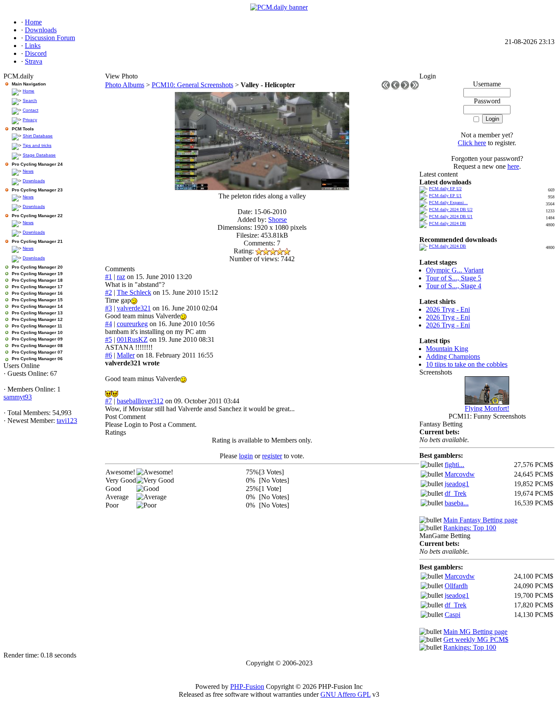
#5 (108, 339)
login (246, 456)
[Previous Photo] (395, 87)
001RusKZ (132, 339)
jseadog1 (457, 483)
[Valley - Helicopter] (262, 187)
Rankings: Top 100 (469, 528)
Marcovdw (460, 474)
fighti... (454, 464)
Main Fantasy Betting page (480, 520)
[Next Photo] (405, 87)
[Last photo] (414, 87)
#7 (108, 401)
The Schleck (134, 292)
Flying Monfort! (487, 408)
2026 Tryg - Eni (448, 309)
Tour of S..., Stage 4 (453, 286)
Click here (472, 143)
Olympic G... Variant (454, 270)
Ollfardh (456, 586)
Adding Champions (453, 356)
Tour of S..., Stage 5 (453, 278)
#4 (108, 323)
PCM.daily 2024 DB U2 (451, 209)
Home (28, 91)
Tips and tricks (37, 145)
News (28, 171)
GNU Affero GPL (345, 694)
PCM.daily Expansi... (448, 202)
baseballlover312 (140, 401)
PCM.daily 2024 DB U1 (451, 216)
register (272, 456)
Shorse (277, 219)
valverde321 (134, 308)
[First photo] (386, 87)
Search (30, 100)
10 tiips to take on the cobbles (466, 364)
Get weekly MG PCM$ (475, 639)
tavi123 (67, 420)
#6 (108, 355)
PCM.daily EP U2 (445, 188)
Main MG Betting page (475, 631)
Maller (126, 355)
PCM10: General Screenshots (192, 85)
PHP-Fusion (247, 686)
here (513, 166)
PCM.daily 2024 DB (447, 223)
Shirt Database (38, 135)
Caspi (452, 614)
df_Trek (455, 493)
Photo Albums (124, 85)
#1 (108, 276)
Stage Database (39, 155)
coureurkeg (132, 323)
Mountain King (447, 348)
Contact (30, 110)
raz (121, 276)
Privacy (30, 119)
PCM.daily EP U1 (445, 195)
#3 (108, 308)
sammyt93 (17, 397)
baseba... (457, 503)
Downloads (34, 180)
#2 (108, 292)
